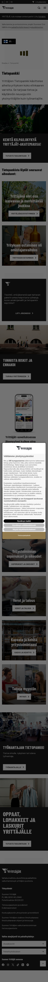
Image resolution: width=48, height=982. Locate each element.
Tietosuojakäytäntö (24, 535)
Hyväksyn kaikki (24, 521)
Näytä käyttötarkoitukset (24, 529)
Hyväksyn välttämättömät (24, 525)
